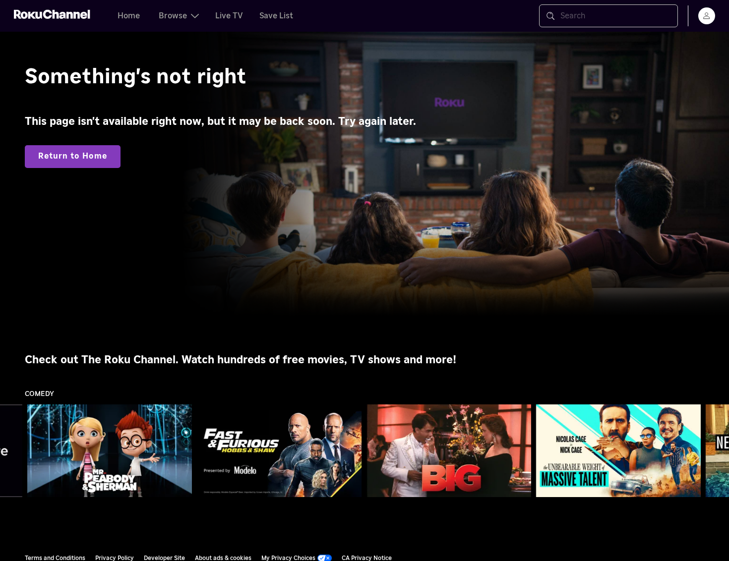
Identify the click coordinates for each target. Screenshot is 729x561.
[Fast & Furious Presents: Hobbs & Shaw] (279, 451)
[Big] (448, 451)
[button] (112, 450)
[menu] (706, 15)
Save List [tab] (276, 16)
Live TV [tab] (229, 16)
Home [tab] (129, 16)
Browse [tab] (173, 16)
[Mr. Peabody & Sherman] (109, 451)
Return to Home (72, 156)
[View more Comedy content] (716, 451)
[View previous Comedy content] (12, 451)
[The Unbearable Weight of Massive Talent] (618, 451)
